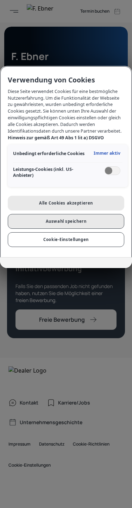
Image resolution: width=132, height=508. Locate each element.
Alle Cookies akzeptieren (66, 203)
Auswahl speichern (66, 221)
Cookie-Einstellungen (65, 239)
